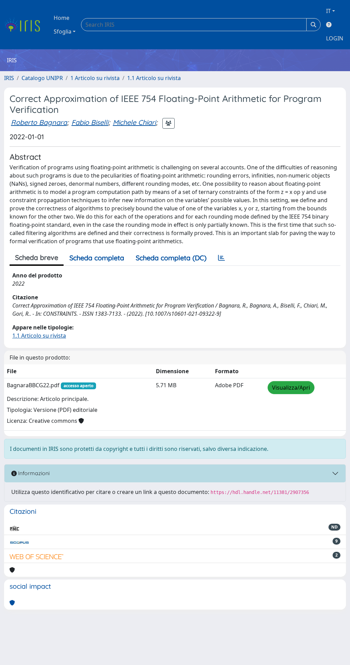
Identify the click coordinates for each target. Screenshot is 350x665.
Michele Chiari (134, 122)
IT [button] (328, 11)
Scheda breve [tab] (36, 257)
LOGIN (334, 38)
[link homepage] (24, 24)
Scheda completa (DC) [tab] (171, 257)
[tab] (221, 258)
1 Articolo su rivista (95, 78)
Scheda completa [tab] (96, 257)
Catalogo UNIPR (42, 78)
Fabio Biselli (89, 122)
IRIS (9, 78)
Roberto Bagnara (39, 122)
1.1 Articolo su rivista (154, 78)
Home (61, 18)
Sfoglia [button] (62, 31)
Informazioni (33, 473)
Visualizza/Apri (291, 387)
